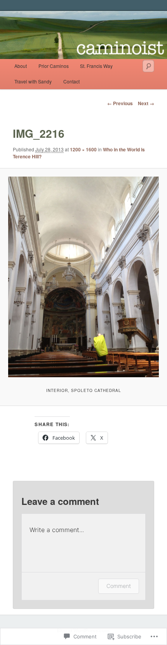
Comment (118, 586)
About (20, 65)
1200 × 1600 (83, 149)
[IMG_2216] (83, 277)
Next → (146, 103)
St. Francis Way (96, 65)
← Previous (120, 103)
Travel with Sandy (33, 81)
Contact (71, 81)
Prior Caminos (53, 65)
